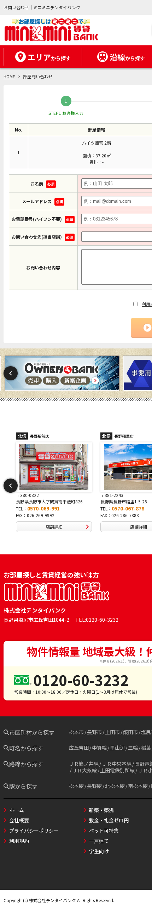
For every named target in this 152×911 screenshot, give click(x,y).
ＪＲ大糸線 (84, 770)
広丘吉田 (79, 747)
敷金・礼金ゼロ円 (109, 820)
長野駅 (94, 785)
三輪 (133, 747)
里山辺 (117, 747)
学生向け (99, 851)
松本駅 (76, 785)
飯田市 (130, 732)
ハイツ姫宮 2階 (96, 143)
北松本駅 (115, 785)
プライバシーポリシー (34, 830)
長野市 (94, 732)
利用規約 (19, 840)
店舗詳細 (60, 527)
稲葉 (146, 747)
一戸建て (99, 840)
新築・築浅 (101, 809)
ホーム (16, 809)
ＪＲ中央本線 (116, 763)
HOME (9, 76)
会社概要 (19, 820)
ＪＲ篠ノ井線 (84, 763)
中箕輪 (99, 747)
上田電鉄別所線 (117, 770)
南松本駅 (138, 785)
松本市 (76, 732)
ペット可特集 (104, 830)
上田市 (112, 732)
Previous (11, 373)
